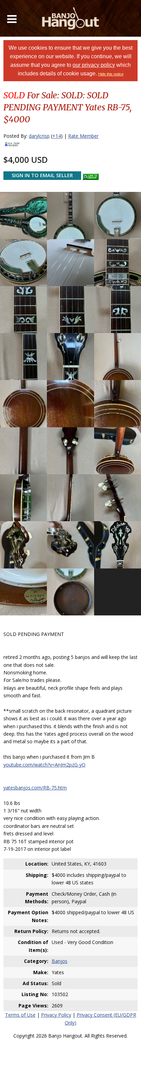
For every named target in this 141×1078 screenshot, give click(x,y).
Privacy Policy (56, 1015)
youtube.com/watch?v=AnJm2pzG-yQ (44, 764)
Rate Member (83, 136)
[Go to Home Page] (70, 18)
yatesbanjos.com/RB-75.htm (35, 787)
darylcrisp (39, 136)
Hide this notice (111, 74)
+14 (56, 136)
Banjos (59, 961)
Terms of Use (20, 1015)
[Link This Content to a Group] (90, 175)
